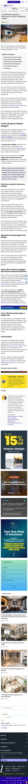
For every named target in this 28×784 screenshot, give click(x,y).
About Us (8, 766)
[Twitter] (9, 783)
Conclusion (7, 68)
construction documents (8, 361)
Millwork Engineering (13, 11)
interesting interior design (16, 105)
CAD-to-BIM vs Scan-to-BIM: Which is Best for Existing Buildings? (13, 509)
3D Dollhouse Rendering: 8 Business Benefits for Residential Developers (11, 513)
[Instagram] (15, 783)
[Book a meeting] (26, 275)
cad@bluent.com (8, 774)
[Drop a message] (26, 279)
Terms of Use (12, 780)
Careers (8, 770)
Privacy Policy (4, 780)
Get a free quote (13, 2)
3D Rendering (4, 11)
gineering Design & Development (13, 420)
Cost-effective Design (10, 66)
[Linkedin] (12, 783)
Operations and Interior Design (13, 61)
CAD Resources (15, 768)
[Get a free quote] (26, 282)
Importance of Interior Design (12, 57)
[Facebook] (7, 783)
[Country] (23, 2)
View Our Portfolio (13, 307)
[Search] (26, 2)
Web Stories (20, 766)
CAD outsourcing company (15, 346)
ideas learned (5, 303)
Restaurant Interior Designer (12, 64)
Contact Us (15, 770)
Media (7, 768)
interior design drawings (19, 148)
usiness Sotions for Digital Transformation (15, 417)
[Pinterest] (18, 783)
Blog (14, 766)
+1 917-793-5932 (20, 774)
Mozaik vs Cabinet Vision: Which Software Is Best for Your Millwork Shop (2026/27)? (13, 504)
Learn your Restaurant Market (12, 59)
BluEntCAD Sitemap (22, 780)
